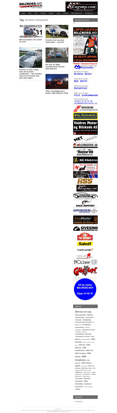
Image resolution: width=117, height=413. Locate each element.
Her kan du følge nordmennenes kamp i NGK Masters (55, 67)
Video (36, 13)
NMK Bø (82, 345)
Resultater (43, 13)
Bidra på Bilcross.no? (76, 13)
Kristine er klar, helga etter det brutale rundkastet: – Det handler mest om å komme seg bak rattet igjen (30, 74)
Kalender (51, 13)
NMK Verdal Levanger (85, 370)
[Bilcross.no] (31, 8)
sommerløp (78, 378)
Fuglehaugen (79, 317)
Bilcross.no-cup (83, 311)
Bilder (29, 13)
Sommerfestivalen (86, 376)
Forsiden (23, 13)
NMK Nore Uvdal (87, 368)
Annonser (65, 13)
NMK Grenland (80, 353)
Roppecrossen (87, 372)
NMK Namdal (84, 366)
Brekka (90, 315)
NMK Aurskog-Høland (87, 342)
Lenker (58, 13)
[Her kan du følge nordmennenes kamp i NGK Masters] (57, 62)
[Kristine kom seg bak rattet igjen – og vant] (57, 37)
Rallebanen (78, 372)
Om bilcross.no (89, 13)
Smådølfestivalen (86, 374)
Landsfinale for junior (88, 330)
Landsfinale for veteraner (80, 331)
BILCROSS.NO (78, 401)
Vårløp (77, 389)
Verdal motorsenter (88, 386)
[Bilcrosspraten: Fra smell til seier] (30, 37)
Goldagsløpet (87, 320)
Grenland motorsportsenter (83, 322)
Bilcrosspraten (80, 315)
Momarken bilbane (86, 339)
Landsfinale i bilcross (83, 334)
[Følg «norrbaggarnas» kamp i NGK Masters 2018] (57, 88)
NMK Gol (89, 350)
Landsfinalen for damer (82, 336)
